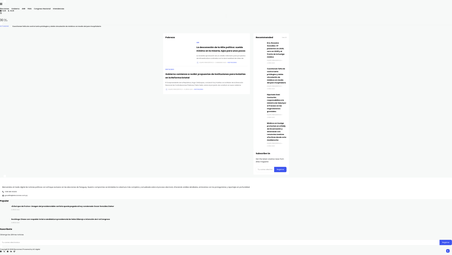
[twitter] (4, 251)
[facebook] (1, 251)
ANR (197, 43)
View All (284, 37)
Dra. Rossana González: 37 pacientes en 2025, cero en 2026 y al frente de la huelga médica (49, 26)
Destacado (169, 69)
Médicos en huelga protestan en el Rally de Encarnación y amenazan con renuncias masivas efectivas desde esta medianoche (276, 131)
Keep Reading (232, 62)
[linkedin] (11, 251)
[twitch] (14, 251)
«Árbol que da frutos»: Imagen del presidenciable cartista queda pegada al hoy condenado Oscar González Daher (62, 206)
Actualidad (4, 26)
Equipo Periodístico (206, 62)
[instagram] (7, 251)
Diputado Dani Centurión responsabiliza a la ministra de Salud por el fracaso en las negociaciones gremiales (276, 103)
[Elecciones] (226, 6)
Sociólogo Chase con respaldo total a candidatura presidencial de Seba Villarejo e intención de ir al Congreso (60, 219)
